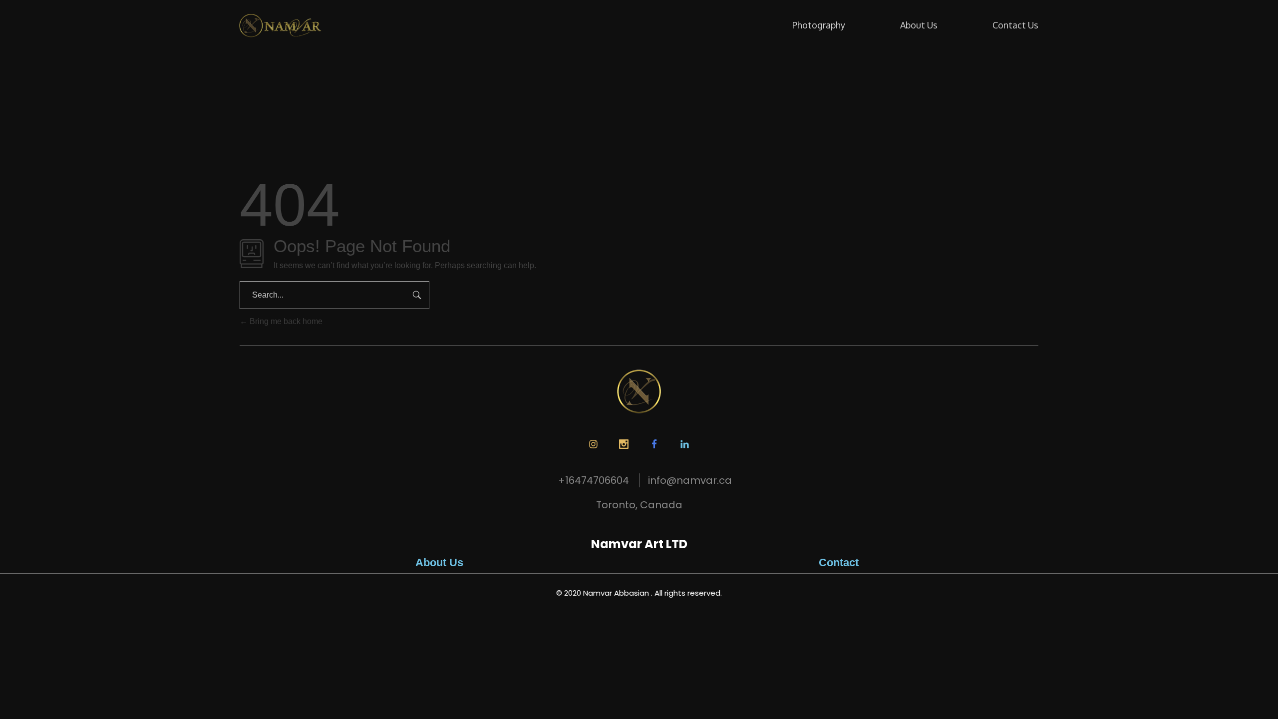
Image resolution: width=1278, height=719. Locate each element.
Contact (839, 562)
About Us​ (439, 562)
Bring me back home (285, 321)
